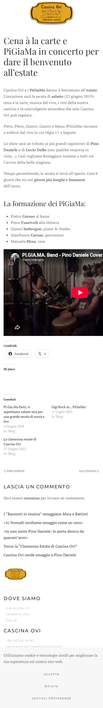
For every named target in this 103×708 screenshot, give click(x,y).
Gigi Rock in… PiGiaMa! (69, 407)
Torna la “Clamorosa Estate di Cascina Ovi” (40, 546)
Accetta (51, 674)
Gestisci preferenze (51, 698)
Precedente (15, 471)
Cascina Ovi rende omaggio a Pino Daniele (40, 554)
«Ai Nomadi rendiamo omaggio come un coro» (43, 522)
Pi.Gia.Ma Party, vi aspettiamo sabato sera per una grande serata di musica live (24, 414)
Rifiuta (51, 686)
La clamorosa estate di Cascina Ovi (20, 441)
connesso (32, 498)
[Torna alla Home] (51, 13)
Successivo (88, 471)
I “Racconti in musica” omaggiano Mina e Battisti (46, 514)
